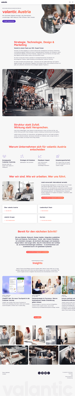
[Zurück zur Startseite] (4, 2)
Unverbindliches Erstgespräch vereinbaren (52, 197)
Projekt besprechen (9, 21)
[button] (72, 2)
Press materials (6, 372)
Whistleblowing (70, 377)
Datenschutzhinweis (69, 376)
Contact (4, 374)
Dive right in (38, 317)
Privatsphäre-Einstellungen (68, 372)
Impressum (71, 373)
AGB (72, 375)
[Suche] (70, 2)
